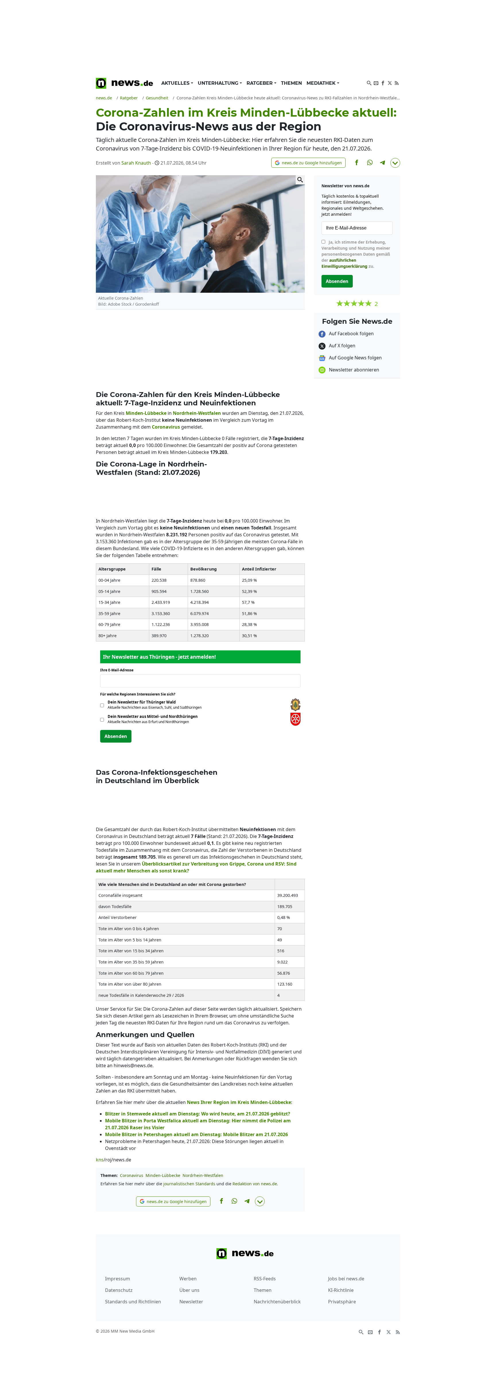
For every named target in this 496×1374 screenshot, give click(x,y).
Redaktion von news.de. (255, 1183)
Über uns (189, 1290)
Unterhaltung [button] (219, 83)
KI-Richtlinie (341, 1290)
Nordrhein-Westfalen (203, 1175)
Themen (291, 83)
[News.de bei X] (389, 82)
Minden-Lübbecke (163, 1175)
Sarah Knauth (136, 163)
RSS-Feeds (265, 1278)
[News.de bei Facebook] (382, 82)
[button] (308, 163)
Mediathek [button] (322, 83)
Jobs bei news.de (346, 1278)
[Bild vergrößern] (300, 179)
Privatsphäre (342, 1301)
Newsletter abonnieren (353, 370)
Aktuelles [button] (176, 83)
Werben (188, 1278)
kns (100, 1160)
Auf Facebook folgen (351, 333)
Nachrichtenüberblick (277, 1301)
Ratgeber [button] (260, 83)
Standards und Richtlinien (133, 1301)
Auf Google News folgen (355, 357)
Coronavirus (131, 1175)
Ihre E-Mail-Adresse (118, 670)
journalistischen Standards (189, 1183)
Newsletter (191, 1301)
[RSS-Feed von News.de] (396, 82)
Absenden (115, 736)
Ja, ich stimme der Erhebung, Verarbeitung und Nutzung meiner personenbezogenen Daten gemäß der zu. (355, 254)
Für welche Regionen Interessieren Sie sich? (140, 694)
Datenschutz (119, 1290)
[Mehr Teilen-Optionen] (395, 163)
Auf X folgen (341, 345)
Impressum (117, 1278)
